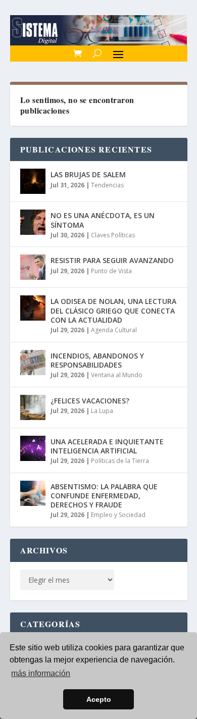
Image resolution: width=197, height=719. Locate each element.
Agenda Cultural (114, 330)
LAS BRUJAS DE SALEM (88, 174)
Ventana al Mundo (116, 375)
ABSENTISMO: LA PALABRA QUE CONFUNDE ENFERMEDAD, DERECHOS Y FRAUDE (104, 495)
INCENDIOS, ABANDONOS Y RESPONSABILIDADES (97, 360)
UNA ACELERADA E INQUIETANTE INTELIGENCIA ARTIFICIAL (107, 446)
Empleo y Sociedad (118, 514)
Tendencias (107, 185)
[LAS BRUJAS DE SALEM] (32, 181)
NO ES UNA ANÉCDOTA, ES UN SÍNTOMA (103, 220)
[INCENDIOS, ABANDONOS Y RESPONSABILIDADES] (32, 362)
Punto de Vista (111, 271)
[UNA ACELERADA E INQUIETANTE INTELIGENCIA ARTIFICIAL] (32, 448)
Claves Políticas (113, 235)
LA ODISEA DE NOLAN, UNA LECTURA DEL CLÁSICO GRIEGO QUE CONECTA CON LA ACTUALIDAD (113, 310)
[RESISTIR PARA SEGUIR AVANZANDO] (32, 267)
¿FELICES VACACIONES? (90, 400)
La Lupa (102, 410)
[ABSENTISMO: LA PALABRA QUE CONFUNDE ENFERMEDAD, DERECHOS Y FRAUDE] (32, 493)
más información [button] (40, 673)
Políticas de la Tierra (120, 460)
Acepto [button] (98, 699)
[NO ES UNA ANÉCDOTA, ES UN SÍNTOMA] (32, 222)
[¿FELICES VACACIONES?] (32, 407)
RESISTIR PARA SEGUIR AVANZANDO (112, 260)
